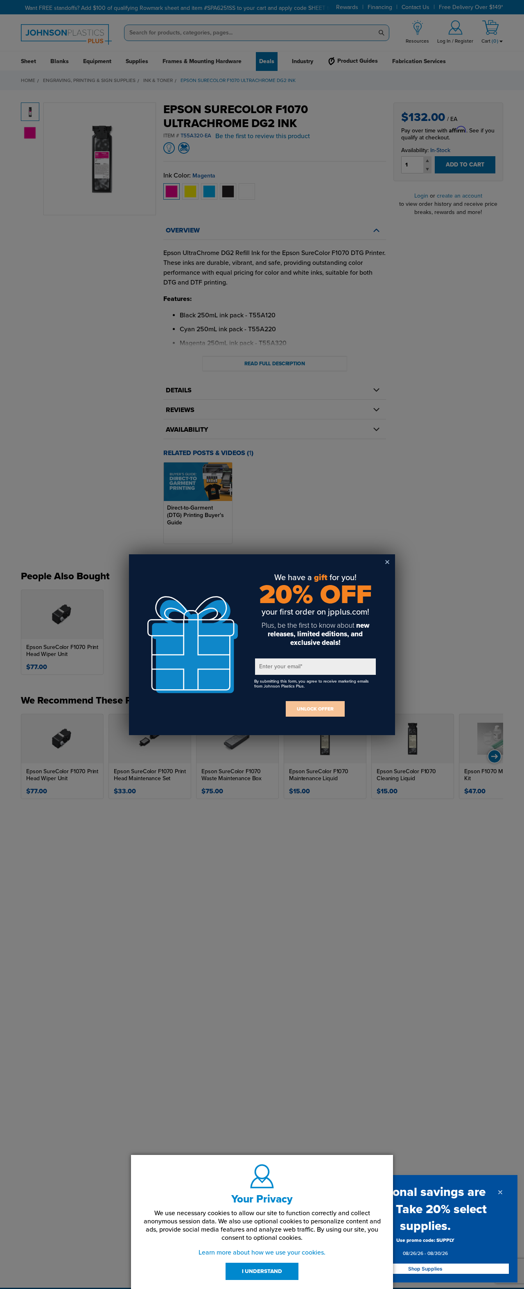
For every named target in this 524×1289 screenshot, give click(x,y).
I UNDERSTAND (262, 1271)
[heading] (425, 1209)
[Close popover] (500, 1192)
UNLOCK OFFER (315, 709)
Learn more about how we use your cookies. (262, 1252)
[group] (425, 1248)
